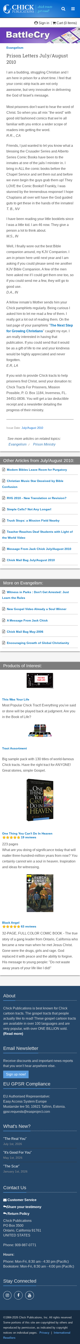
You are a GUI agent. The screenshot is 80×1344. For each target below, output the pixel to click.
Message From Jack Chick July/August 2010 (39, 549)
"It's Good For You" (17, 1152)
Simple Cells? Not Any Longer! (29, 509)
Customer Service (21, 1200)
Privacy (44, 1332)
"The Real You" (15, 1139)
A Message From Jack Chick (27, 620)
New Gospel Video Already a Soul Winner (36, 609)
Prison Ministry (44, 444)
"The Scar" (11, 1166)
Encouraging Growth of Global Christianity (38, 643)
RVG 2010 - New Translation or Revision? (37, 498)
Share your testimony (24, 1207)
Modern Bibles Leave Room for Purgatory (37, 469)
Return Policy (18, 1213)
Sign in (44, 23)
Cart (60, 23)
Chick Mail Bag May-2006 (25, 631)
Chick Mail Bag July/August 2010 (31, 560)
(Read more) (13, 1033)
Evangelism (14, 47)
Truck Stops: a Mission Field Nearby (33, 520)
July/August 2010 (32, 427)
